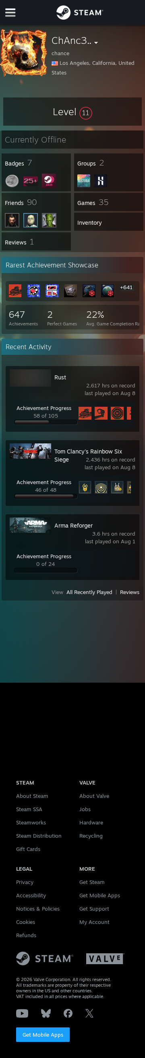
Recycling (91, 835)
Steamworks (31, 822)
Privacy (24, 882)
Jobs (85, 809)
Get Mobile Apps (43, 1034)
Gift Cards (28, 849)
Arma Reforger (73, 525)
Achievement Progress (44, 408)
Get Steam (92, 882)
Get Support (94, 908)
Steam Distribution (39, 835)
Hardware (91, 822)
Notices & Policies (38, 908)
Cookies (25, 922)
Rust (60, 377)
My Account (94, 922)
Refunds (26, 935)
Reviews (129, 592)
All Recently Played (89, 592)
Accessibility (31, 895)
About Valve (94, 796)
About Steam (32, 796)
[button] (72, 112)
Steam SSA (29, 809)
